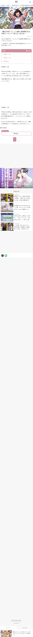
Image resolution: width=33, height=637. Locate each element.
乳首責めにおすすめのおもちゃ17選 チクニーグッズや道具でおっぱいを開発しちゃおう (22, 207)
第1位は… (7, 61)
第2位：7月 (7, 57)
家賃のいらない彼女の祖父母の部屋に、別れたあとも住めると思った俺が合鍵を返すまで (22, 198)
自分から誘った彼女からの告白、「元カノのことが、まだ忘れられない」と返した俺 (22, 217)
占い (8, 5)
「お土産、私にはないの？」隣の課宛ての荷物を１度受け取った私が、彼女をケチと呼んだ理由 (22, 227)
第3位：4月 (7, 54)
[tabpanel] (16, 178)
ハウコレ (3, 5)
